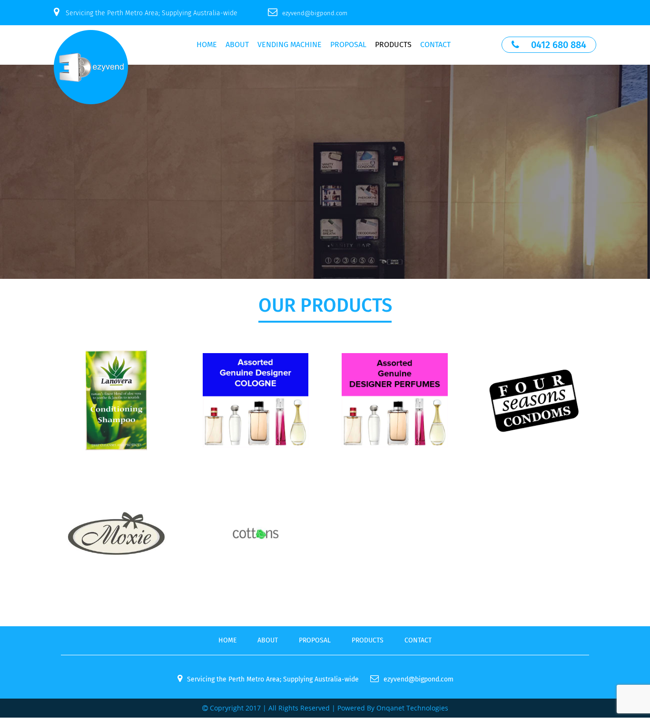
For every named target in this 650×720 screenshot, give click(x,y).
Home (207, 44)
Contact (435, 44)
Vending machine (289, 44)
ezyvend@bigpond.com (314, 13)
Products (393, 44)
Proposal (348, 44)
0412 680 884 (558, 44)
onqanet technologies (412, 707)
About (237, 44)
